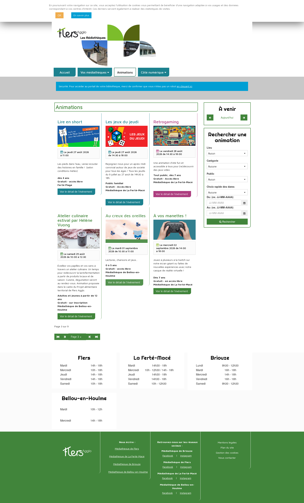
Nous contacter (227, 457)
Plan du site (227, 447)
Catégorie (212, 160)
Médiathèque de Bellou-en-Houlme (128, 471)
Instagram (186, 455)
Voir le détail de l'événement (76, 191)
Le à (122, 154)
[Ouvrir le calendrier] (244, 203)
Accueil (65, 72)
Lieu (209, 147)
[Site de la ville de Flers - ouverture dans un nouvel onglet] (76, 454)
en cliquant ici (184, 86)
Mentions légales (227, 442)
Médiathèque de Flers (127, 448)
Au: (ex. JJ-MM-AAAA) (220, 207)
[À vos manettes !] (174, 230)
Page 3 (75, 336)
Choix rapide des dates (221, 186)
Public (210, 173)
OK (59, 15)
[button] (95, 72)
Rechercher (228, 221)
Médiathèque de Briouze (127, 464)
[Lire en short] (79, 136)
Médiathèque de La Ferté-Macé (126, 456)
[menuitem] (64, 72)
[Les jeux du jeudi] (127, 136)
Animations (125, 72)
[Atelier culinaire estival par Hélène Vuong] (79, 239)
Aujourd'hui (227, 117)
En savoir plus (81, 15)
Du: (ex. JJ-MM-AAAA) (220, 197)
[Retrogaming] (174, 136)
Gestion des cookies (227, 452)
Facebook (168, 455)
